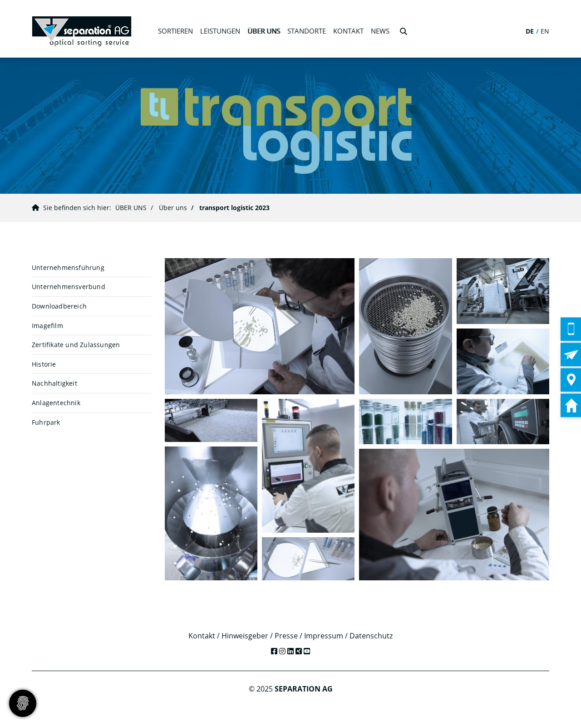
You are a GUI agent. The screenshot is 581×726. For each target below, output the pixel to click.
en (545, 31)
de (530, 31)
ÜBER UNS (263, 30)
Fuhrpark (46, 422)
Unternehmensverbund (68, 286)
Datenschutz (371, 636)
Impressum (323, 636)
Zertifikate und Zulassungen (76, 344)
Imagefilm (47, 325)
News (380, 30)
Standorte (306, 30)
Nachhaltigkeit (54, 383)
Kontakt (201, 636)
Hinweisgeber (245, 636)
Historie (44, 364)
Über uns (173, 207)
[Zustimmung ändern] (22, 703)
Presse (286, 636)
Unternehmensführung (68, 267)
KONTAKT (348, 30)
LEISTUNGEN (220, 30)
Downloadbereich (59, 306)
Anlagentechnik (56, 402)
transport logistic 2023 (234, 207)
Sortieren (175, 30)
